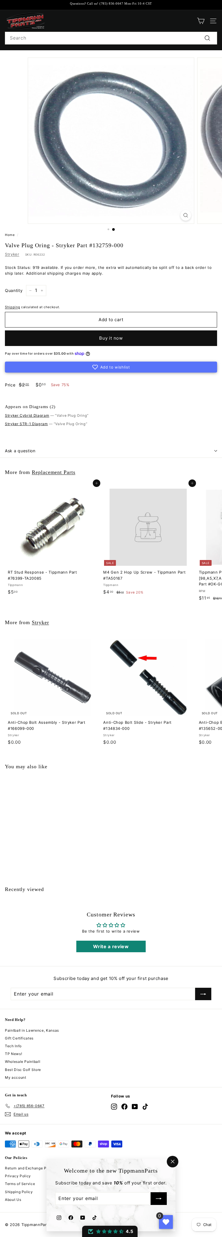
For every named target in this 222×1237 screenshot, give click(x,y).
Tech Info (13, 1046)
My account (15, 1077)
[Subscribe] (159, 1199)
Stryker (12, 254)
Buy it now (111, 338)
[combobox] (111, 38)
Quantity (14, 290)
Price (10, 384)
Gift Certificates (19, 1038)
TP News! (13, 1054)
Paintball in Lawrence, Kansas (32, 1030)
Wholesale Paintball (22, 1061)
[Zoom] (185, 215)
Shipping (12, 307)
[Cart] (201, 20)
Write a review (111, 946)
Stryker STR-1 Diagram (26, 424)
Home (10, 235)
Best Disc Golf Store (23, 1069)
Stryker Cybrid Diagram (27, 415)
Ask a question (20, 450)
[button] (111, 367)
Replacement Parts (53, 472)
